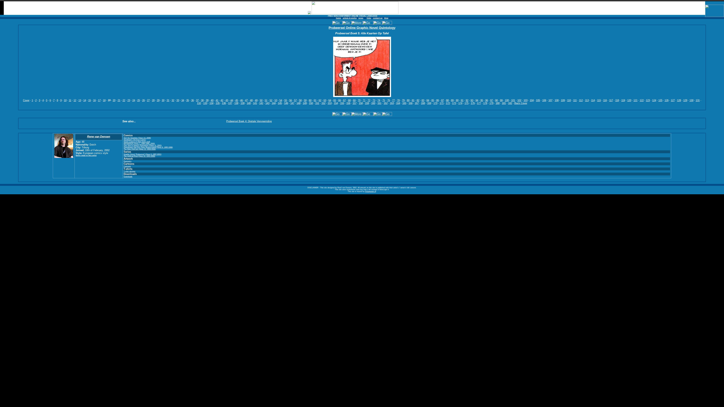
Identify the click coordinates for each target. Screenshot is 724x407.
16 (94, 100)
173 (454, 103)
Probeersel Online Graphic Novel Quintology (362, 28)
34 (182, 100)
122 (642, 100)
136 (224, 103)
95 (481, 100)
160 (373, 103)
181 (504, 103)
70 (359, 100)
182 (510, 103)
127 (673, 100)
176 (473, 103)
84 (427, 100)
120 (629, 100)
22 (124, 100)
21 (119, 100)
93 (472, 100)
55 (285, 100)
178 (485, 103)
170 (435, 103)
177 (479, 103)
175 (467, 103)
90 (457, 100)
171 (442, 103)
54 (280, 100)
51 (266, 100)
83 (423, 100)
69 (354, 100)
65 (334, 100)
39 (207, 100)
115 (599, 100)
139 (243, 103)
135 (218, 103)
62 (320, 100)
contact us (378, 18)
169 (429, 103)
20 (114, 100)
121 (635, 100)
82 (418, 100)
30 (163, 100)
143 (267, 103)
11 (70, 100)
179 (491, 103)
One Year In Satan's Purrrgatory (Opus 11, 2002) (143, 145)
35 (187, 100)
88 (447, 100)
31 (168, 100)
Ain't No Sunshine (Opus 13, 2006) (137, 138)
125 (660, 100)
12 (75, 100)
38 (202, 100)
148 (299, 103)
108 (557, 100)
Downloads (128, 176)
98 (496, 100)
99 (501, 100)
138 (236, 103)
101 (513, 100)
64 (329, 100)
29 (158, 100)
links (369, 18)
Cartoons (127, 166)
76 (388, 100)
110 (569, 100)
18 (104, 100)
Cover (26, 100)
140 (249, 103)
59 (305, 100)
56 (290, 100)
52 (271, 100)
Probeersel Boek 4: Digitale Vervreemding (249, 121)
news (360, 18)
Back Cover (520, 103)
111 (575, 100)
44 (231, 100)
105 (538, 100)
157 (355, 103)
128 (679, 100)
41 (217, 100)
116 (605, 100)
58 (300, 100)
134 (211, 103)
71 (364, 100)
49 (256, 100)
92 (467, 100)
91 (462, 100)
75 (383, 100)
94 (477, 100)
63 (325, 100)
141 (255, 103)
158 (361, 103)
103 (526, 100)
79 (403, 100)
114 (593, 100)
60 (310, 100)
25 (138, 100)
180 (498, 103)
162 (386, 103)
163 (392, 103)
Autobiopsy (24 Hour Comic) (135, 140)
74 (378, 100)
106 (544, 100)
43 (226, 100)
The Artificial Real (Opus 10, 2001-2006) (139, 156)
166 (411, 103)
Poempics (127, 161)
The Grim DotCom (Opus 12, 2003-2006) (140, 149)
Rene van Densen (98, 136)
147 (292, 103)
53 (276, 100)
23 (128, 100)
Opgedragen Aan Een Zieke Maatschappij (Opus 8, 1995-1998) (148, 147)
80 (408, 100)
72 (369, 100)
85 (432, 100)
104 (532, 100)
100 (507, 100)
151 (317, 103)
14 (84, 100)
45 (236, 100)
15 (89, 100)
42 (222, 100)
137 (230, 103)
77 (393, 100)
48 (251, 100)
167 (417, 103)
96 (486, 100)
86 (437, 100)
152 (323, 103)
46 (241, 100)
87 (442, 100)
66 (339, 100)
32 (173, 100)
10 (65, 100)
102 (519, 100)
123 (648, 100)
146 (286, 103)
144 (274, 103)
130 (691, 100)
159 (367, 103)
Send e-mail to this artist (86, 155)
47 (246, 100)
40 (212, 100)
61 (315, 100)
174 (460, 103)
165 (404, 103)
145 (280, 103)
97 (491, 100)
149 (305, 103)
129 (685, 100)
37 (197, 100)
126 (667, 100)
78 (398, 100)
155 (342, 103)
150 (311, 103)
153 (330, 103)
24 (133, 100)
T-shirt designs (129, 171)
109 (563, 100)
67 (344, 100)
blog (386, 18)
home (338, 18)
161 (379, 103)
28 (153, 100)
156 (348, 103)
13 (79, 100)
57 (295, 100)
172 (448, 103)
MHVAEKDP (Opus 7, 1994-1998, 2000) (139, 144)
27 (148, 100)
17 (99, 100)
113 (587, 100)
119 (623, 100)
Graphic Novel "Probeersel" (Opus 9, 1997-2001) (142, 154)
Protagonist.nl (370, 191)
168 (423, 103)
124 (654, 100)
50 (261, 100)
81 (413, 100)
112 (581, 100)
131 (698, 100)
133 (205, 103)
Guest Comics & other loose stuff (137, 142)
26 (143, 100)
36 (192, 100)
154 (336, 103)
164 (398, 103)
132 (199, 103)
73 (374, 100)
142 (261, 103)
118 (617, 100)
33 (177, 100)
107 (550, 100)
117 (611, 100)
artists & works (350, 18)
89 (452, 100)
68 (349, 100)
